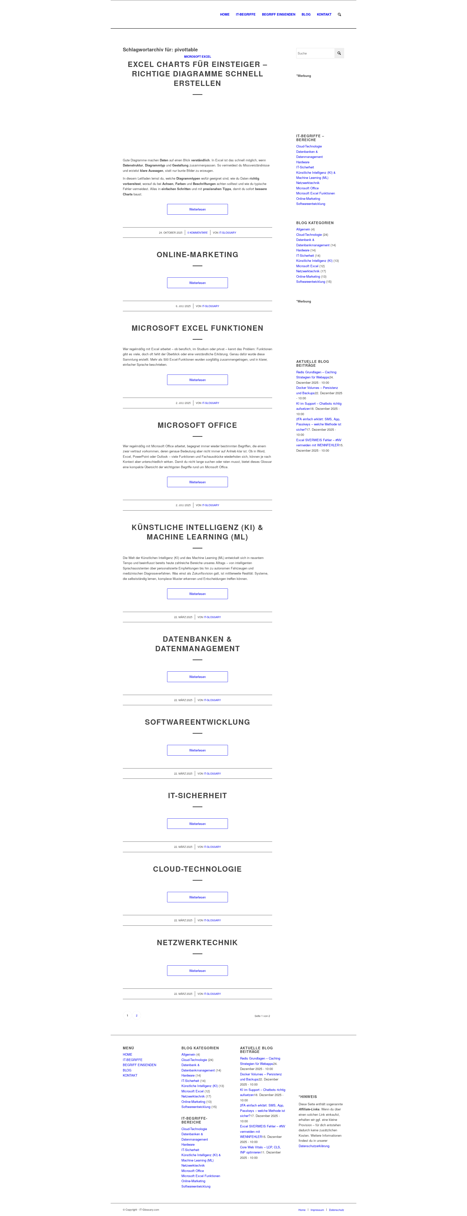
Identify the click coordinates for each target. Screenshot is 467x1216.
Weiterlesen (197, 209)
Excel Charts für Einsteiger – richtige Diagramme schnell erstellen (198, 73)
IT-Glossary (227, 232)
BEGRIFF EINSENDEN (139, 1064)
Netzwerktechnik (197, 942)
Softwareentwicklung (197, 721)
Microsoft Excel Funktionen (198, 327)
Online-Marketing (198, 254)
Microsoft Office (197, 425)
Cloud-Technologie (197, 868)
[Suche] (339, 14)
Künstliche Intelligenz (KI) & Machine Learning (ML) (198, 532)
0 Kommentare (198, 232)
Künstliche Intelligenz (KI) (314, 260)
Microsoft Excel (197, 57)
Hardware (302, 162)
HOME (127, 1054)
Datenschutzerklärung (314, 1145)
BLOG (127, 1070)
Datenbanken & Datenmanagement (197, 643)
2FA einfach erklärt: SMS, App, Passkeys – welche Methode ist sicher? (318, 424)
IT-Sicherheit (197, 795)
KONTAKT (130, 1075)
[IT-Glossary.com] (123, 14)
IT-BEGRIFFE (133, 1059)
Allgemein (303, 229)
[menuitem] (225, 14)
